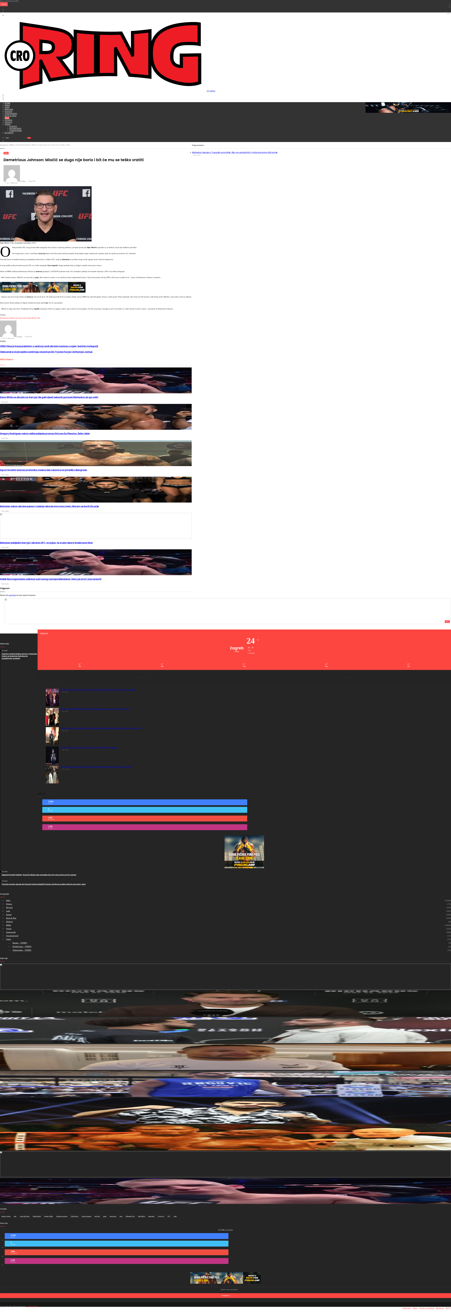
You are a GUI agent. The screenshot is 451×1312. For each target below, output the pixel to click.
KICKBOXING (15, 129)
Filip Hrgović (74, 1216)
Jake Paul (97, 1216)
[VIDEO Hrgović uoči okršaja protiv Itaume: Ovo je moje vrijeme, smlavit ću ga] (225, 1030)
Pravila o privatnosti (426, 1308)
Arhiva (415, 1308)
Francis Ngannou (86, 1216)
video (175, 1216)
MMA (7, 118)
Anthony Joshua (5, 1216)
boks (15, 1216)
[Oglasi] (408, 112)
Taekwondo (11, 114)
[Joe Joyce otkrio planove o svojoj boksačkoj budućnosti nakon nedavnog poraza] (225, 1057)
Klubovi (9, 133)
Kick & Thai (10, 116)
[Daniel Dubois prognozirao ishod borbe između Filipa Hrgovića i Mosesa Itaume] (225, 1164)
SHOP (447, 1308)
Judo (7, 107)
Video (8, 124)
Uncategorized (12, 936)
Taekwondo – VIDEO (22, 950)
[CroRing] (107, 91)
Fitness (8, 120)
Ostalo (8, 122)
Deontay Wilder (48, 1216)
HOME (7, 103)
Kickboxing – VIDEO (22, 946)
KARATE (13, 126)
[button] (228, 611)
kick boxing (113, 1216)
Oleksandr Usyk (130, 1216)
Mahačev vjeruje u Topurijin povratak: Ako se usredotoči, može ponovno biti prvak (235, 152)
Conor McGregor (24, 1216)
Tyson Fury (161, 1216)
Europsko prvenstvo (62, 1216)
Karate (8, 112)
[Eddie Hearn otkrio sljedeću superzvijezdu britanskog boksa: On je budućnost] (225, 1003)
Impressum (440, 1308)
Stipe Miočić (141, 1216)
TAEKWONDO (15, 131)
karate (104, 1216)
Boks (7, 105)
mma (121, 1216)
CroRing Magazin (32, 1306)
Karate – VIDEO (20, 943)
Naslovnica (406, 1308)
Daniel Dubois (37, 1216)
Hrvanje (9, 109)
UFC (168, 1216)
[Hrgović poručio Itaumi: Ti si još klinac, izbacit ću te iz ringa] (225, 1111)
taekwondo (151, 1216)
